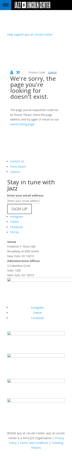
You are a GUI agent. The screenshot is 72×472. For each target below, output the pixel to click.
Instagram (16, 216)
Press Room (18, 166)
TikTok (14, 232)
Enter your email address (25, 195)
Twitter (14, 222)
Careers (15, 172)
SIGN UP (19, 209)
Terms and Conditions (34, 443)
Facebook (16, 227)
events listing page (22, 124)
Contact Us (17, 161)
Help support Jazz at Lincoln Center (30, 34)
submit (52, 72)
